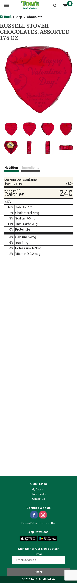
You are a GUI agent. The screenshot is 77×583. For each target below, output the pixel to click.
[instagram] (43, 514)
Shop (18, 17)
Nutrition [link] (11, 167)
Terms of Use (48, 523)
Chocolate (34, 17)
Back (7, 17)
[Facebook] (34, 514)
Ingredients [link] (30, 167)
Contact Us (38, 498)
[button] (11, 129)
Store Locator (38, 494)
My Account (38, 489)
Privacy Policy (29, 523)
